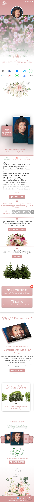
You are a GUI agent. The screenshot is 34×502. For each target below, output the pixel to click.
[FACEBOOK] (10, 71)
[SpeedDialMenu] (29, 497)
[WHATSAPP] (30, 71)
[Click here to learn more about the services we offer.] (17, 452)
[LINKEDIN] (3, 75)
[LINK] (30, 75)
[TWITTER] (24, 71)
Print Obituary (18, 197)
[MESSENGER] (17, 71)
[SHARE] (24, 75)
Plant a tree (17, 256)
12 (32, 287)
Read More (17, 193)
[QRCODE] (3, 71)
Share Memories (18, 462)
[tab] (7, 158)
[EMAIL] (10, 75)
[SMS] (17, 75)
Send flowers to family (17, 229)
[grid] (17, 130)
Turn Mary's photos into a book (17, 149)
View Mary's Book (17, 370)
